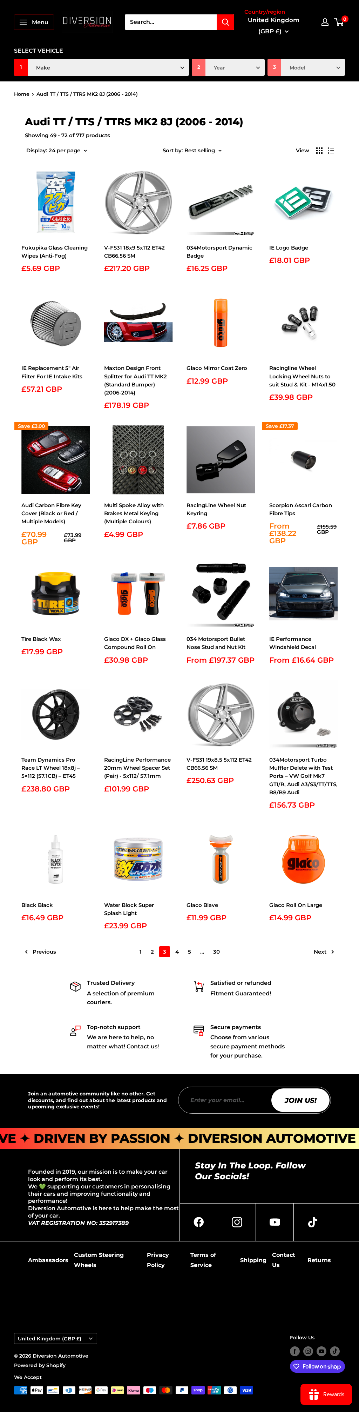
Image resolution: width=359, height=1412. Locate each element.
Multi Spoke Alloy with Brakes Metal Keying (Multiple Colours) (134, 513)
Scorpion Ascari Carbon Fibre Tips (300, 509)
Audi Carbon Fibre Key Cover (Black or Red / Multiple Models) (51, 513)
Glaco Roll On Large (295, 905)
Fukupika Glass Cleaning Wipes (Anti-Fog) (54, 251)
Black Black (37, 905)
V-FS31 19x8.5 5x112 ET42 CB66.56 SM (219, 763)
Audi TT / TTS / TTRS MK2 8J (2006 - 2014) (87, 94)
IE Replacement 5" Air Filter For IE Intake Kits (51, 372)
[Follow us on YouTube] (321, 1351)
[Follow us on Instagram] (308, 1351)
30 (216, 951)
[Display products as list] (331, 150)
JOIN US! (301, 1100)
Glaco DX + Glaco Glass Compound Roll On (135, 643)
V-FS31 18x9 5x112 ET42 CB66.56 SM (134, 251)
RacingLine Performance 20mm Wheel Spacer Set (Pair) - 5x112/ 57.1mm (137, 768)
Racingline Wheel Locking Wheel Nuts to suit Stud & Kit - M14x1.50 (302, 376)
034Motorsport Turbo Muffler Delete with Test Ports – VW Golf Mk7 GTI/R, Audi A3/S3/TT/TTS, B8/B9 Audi (303, 776)
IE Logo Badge (288, 247)
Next (320, 951)
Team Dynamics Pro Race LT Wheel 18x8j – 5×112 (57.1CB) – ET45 (50, 768)
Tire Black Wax (41, 639)
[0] (339, 22)
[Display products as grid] (319, 150)
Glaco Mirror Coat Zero (217, 368)
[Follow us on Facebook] (295, 1351)
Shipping (253, 1260)
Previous (44, 951)
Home (21, 94)
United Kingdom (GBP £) (49, 1338)
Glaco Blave (202, 905)
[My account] (324, 22)
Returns (319, 1260)
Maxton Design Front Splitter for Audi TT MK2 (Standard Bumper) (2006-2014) (135, 380)
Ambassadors (48, 1260)
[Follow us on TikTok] (335, 1351)
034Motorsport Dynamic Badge (219, 251)
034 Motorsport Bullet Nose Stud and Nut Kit (216, 643)
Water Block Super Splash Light (129, 909)
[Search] (225, 22)
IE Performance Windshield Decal (292, 643)
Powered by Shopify (40, 1365)
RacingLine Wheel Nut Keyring (216, 509)
